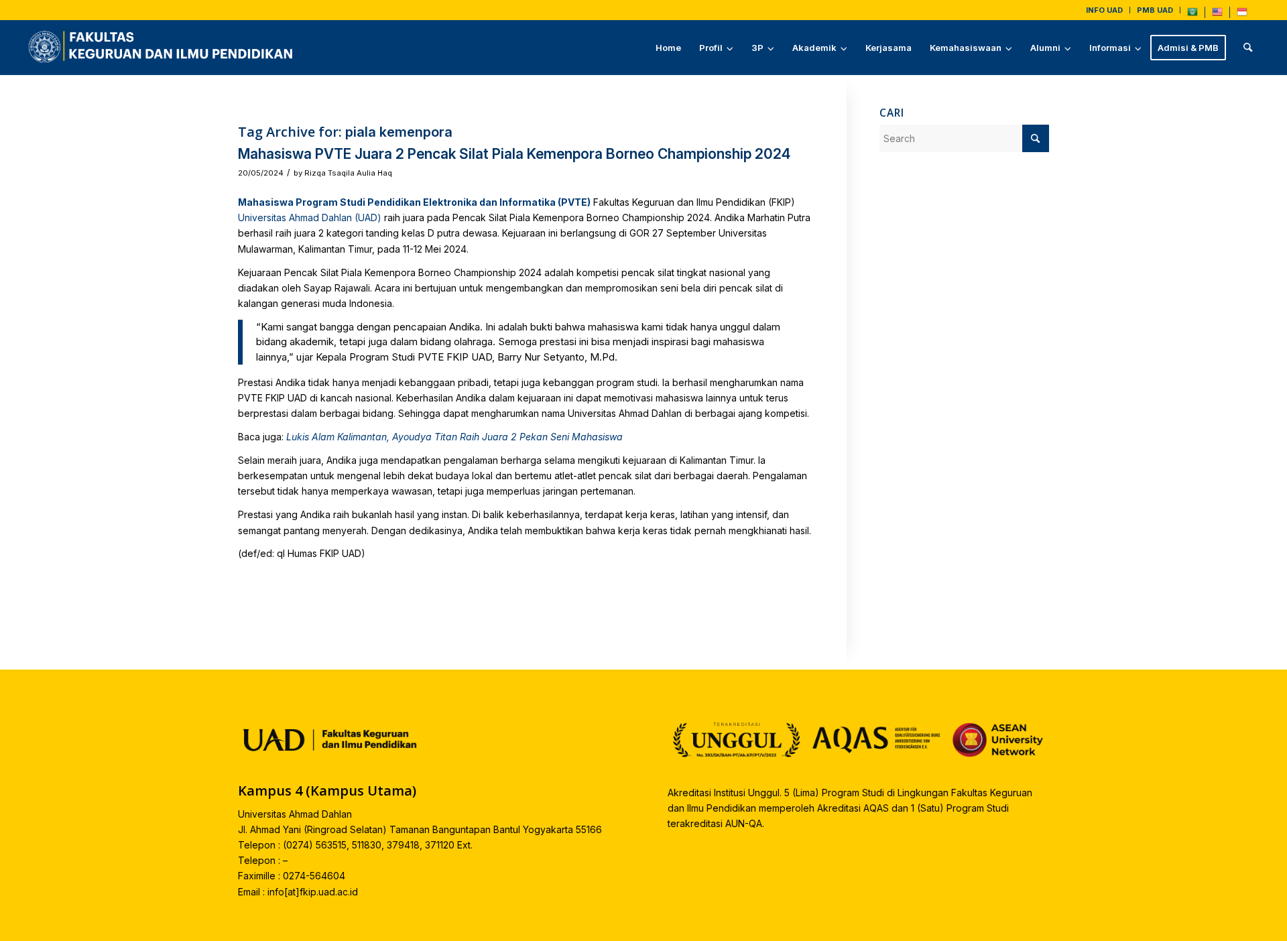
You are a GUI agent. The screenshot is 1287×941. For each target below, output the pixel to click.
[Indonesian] (1242, 14)
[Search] (1248, 47)
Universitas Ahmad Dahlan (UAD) (309, 217)
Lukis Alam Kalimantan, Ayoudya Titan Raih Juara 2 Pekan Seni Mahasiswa (454, 436)
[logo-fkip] (163, 47)
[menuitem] (1104, 10)
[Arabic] (1192, 14)
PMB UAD (1155, 10)
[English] (1217, 14)
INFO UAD (1104, 10)
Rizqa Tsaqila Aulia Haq (348, 173)
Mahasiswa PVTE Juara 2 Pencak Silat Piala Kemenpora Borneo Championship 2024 (514, 153)
